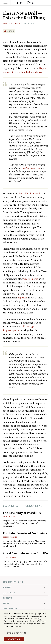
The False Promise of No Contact (25, 533)
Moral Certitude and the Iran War (25, 553)
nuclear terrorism (31, 167)
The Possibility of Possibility (22, 513)
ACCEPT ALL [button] (14, 639)
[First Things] (25, 2)
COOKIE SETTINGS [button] (16, 633)
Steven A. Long (10, 557)
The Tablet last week (29, 193)
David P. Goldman (11, 23)
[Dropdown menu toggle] (25, 582)
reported (22, 297)
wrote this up (30, 278)
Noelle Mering (10, 537)
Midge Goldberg (11, 517)
